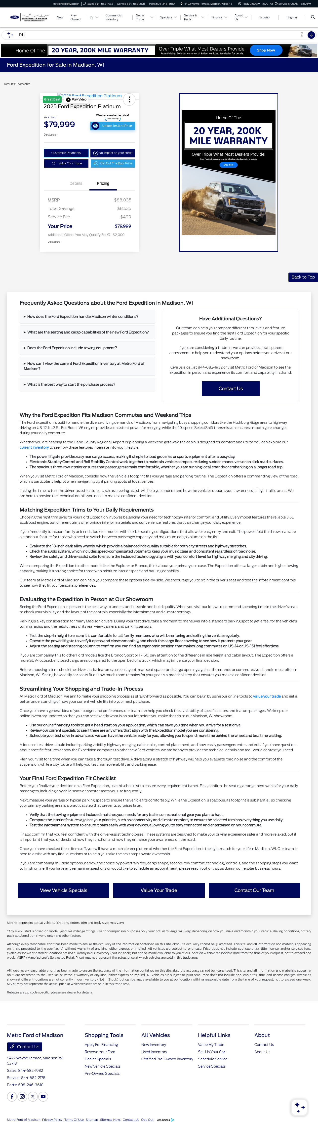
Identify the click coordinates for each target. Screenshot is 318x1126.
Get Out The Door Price (116, 163)
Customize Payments (66, 153)
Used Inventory (154, 1052)
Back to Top (303, 277)
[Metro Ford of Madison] (29, 17)
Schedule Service (212, 1059)
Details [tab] (76, 183)
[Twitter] (33, 1097)
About (262, 1035)
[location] (182, 3)
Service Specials (212, 1066)
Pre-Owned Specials (102, 1074)
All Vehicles (155, 1035)
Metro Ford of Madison (23, 1120)
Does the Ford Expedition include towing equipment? (72, 348)
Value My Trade (211, 1045)
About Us (262, 1052)
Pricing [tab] (103, 183)
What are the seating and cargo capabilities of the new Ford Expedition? (88, 332)
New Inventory (153, 1045)
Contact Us (27, 1046)
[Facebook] (12, 1097)
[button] (76, 99)
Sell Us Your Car (211, 1052)
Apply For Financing (101, 1045)
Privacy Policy (52, 1120)
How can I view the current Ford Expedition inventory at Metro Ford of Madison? (84, 366)
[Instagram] (22, 1097)
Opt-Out (147, 1120)
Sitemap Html (110, 1120)
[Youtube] (43, 1097)
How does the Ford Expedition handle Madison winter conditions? (82, 317)
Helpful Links (214, 1035)
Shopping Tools (104, 1035)
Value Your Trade (70, 163)
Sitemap (92, 1120)
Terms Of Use (74, 1120)
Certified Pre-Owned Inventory (167, 1059)
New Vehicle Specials (102, 1066)
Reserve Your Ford (100, 1052)
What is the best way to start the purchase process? (71, 384)
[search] (313, 17)
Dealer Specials (98, 1059)
